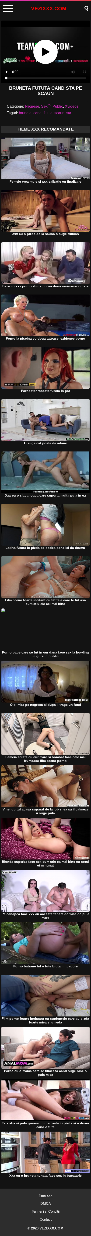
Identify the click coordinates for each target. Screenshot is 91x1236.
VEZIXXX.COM (48, 8)
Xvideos (71, 106)
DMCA (45, 1203)
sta (68, 113)
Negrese (32, 106)
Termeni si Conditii (46, 1211)
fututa (47, 113)
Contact (46, 1219)
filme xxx (45, 1195)
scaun (59, 113)
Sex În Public (52, 106)
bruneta (25, 113)
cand (37, 113)
